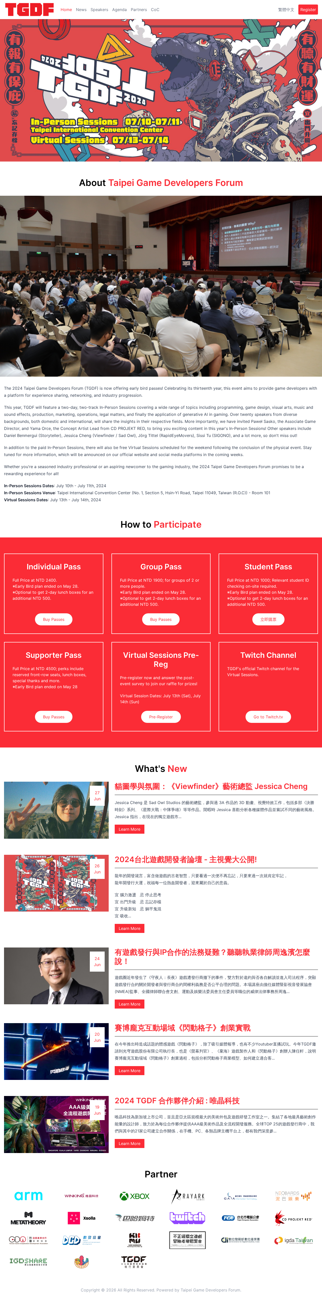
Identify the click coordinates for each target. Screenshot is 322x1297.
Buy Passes (53, 619)
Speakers (99, 9)
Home (66, 9)
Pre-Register (161, 716)
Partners (139, 9)
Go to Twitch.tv (268, 716)
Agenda (119, 9)
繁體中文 (286, 9)
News (81, 9)
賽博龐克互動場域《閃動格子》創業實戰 (183, 1027)
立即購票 (268, 619)
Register (308, 9)
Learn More (129, 829)
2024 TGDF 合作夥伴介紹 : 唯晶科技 (177, 1100)
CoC (155, 9)
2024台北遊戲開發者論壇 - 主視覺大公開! (186, 859)
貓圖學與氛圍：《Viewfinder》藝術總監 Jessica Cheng (211, 786)
